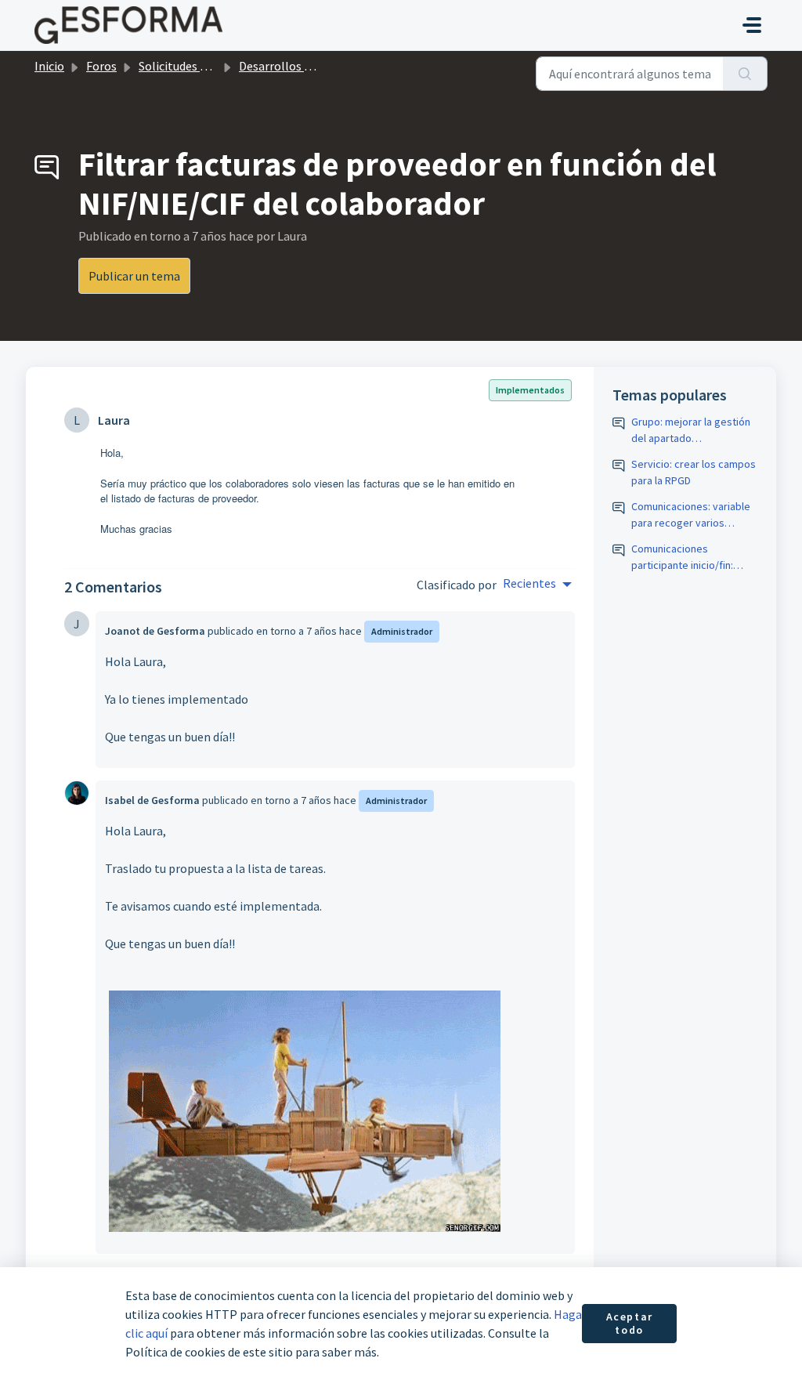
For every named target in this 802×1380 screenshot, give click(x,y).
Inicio (49, 66)
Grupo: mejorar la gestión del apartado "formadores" (690, 431)
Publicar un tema (134, 276)
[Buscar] (745, 73)
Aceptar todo (629, 1323)
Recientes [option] (529, 583)
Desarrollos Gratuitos (297, 66)
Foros (101, 66)
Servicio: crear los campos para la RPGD (693, 472)
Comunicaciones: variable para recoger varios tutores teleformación (690, 515)
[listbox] (537, 584)
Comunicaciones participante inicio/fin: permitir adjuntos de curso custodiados (693, 557)
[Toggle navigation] (752, 25)
